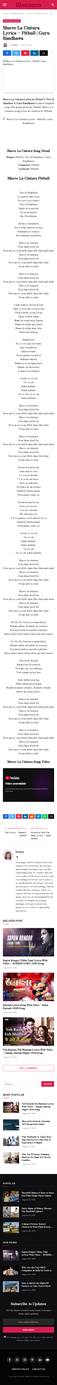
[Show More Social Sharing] (51, 53)
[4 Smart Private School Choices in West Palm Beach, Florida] (11, 1227)
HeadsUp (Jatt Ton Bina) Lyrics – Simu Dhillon (41, 835)
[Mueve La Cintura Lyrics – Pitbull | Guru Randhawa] (28, 76)
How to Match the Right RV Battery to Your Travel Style (36, 1284)
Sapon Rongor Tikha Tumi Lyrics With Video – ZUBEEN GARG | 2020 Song (25, 962)
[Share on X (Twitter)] (16, 53)
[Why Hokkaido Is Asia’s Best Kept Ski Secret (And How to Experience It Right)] (11, 1140)
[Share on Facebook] (7, 53)
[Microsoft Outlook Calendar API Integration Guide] (11, 1124)
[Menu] (5, 4)
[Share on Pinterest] (25, 53)
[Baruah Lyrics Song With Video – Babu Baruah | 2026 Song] (28, 987)
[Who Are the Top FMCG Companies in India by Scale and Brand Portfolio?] (11, 1271)
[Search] (52, 4)
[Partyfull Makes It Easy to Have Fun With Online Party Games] (11, 1196)
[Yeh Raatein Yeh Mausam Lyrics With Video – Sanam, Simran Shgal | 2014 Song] (28, 1031)
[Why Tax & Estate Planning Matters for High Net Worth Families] (11, 1157)
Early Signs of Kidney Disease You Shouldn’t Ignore (37, 1210)
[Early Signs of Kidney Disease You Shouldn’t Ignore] (11, 1212)
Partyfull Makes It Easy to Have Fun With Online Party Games (38, 1194)
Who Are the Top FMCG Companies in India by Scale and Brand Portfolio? (37, 1270)
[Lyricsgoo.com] (28, 5)
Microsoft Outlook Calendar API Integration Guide (36, 1122)
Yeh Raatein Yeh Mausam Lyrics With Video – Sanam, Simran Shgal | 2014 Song (28, 1051)
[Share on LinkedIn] (34, 53)
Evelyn (15, 45)
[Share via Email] (43, 53)
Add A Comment (28, 1068)
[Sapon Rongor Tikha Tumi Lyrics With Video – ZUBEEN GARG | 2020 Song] (28, 942)
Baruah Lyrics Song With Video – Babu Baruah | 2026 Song (25, 1006)
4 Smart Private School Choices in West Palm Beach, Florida (36, 1226)
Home (5, 13)
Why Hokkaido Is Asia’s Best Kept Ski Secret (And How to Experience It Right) (36, 1139)
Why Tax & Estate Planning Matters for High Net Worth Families (36, 1157)
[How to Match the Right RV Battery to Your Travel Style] (11, 1286)
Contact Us (38, 1369)
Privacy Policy (23, 1340)
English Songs (17, 13)
